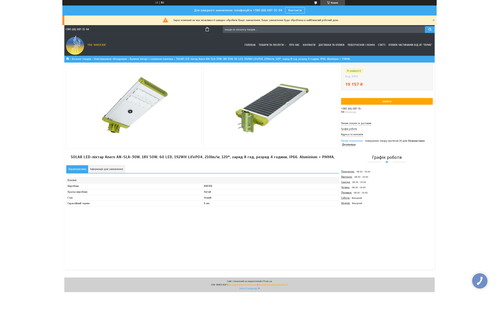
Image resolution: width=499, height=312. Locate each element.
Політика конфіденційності (273, 284)
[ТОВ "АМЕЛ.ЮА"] (75, 45)
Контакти (295, 10)
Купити (386, 101)
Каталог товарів (81, 59)
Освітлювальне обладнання (110, 59)
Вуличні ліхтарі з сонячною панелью (151, 59)
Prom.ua (267, 281)
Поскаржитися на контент (243, 284)
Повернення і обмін (361, 45)
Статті (381, 45)
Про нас (294, 45)
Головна (250, 45)
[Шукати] (430, 29)
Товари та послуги (271, 45)
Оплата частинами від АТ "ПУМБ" (410, 45)
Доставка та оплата (331, 45)
